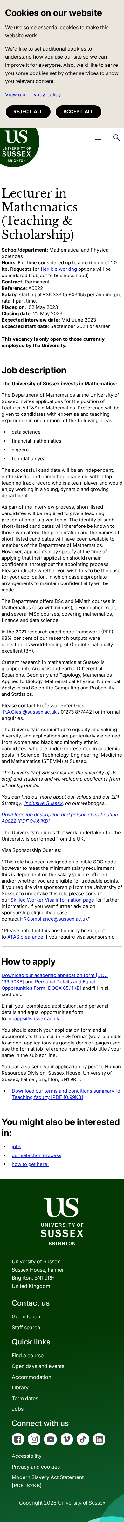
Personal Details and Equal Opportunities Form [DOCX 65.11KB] (48, 985)
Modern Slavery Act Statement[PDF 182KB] (48, 1481)
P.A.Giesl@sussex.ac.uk (30, 712)
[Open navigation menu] (98, 137)
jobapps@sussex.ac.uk (33, 1019)
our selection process (36, 1155)
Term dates (25, 1398)
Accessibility (27, 1456)
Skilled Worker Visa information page (52, 900)
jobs (16, 1146)
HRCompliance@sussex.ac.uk (54, 919)
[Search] (116, 142)
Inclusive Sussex (43, 803)
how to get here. (30, 1164)
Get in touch (26, 1316)
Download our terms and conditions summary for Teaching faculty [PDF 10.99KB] (67, 1094)
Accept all (78, 111)
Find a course (28, 1355)
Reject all (28, 111)
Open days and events (38, 1366)
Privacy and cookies (36, 1466)
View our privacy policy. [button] (33, 94)
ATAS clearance (25, 937)
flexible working (59, 269)
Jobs (18, 1409)
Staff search (26, 1327)
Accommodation (31, 1377)
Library (20, 1387)
